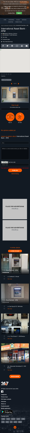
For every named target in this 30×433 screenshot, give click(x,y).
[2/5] (4, 74)
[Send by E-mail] (26, 45)
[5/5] (10, 74)
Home (2, 25)
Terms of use (4, 397)
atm (11, 422)
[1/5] (2, 74)
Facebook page (6, 39)
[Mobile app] (7, 411)
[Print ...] (22, 45)
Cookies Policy (11, 13)
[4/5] (8, 74)
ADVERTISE (10, 22)
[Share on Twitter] (7, 45)
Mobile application (5, 408)
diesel (20, 422)
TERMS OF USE (18, 22)
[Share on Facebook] (3, 45)
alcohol (13, 419)
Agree (19, 13)
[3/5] (6, 74)
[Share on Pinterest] (12, 45)
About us (3, 404)
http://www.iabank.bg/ (8, 41)
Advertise (3, 401)
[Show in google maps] (17, 45)
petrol (15, 422)
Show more (15, 376)
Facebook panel (5, 406)
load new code (12, 162)
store (7, 422)
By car (10, 122)
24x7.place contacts (6, 399)
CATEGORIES (11, 19)
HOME (5, 19)
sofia (3, 422)
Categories (6, 25)
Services (24, 19)
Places (18, 19)
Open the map (15, 251)
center (8, 419)
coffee (3, 419)
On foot (20, 122)
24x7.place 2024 (14, 388)
